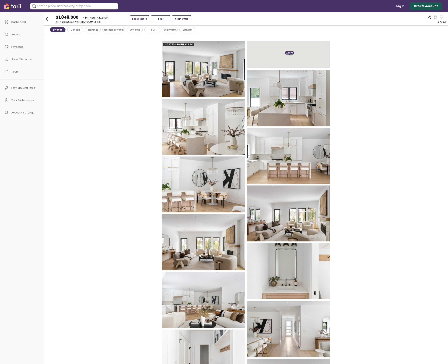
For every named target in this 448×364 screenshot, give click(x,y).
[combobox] (76, 6)
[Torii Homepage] (15, 6)
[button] (22, 21)
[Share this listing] (429, 17)
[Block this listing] (435, 17)
